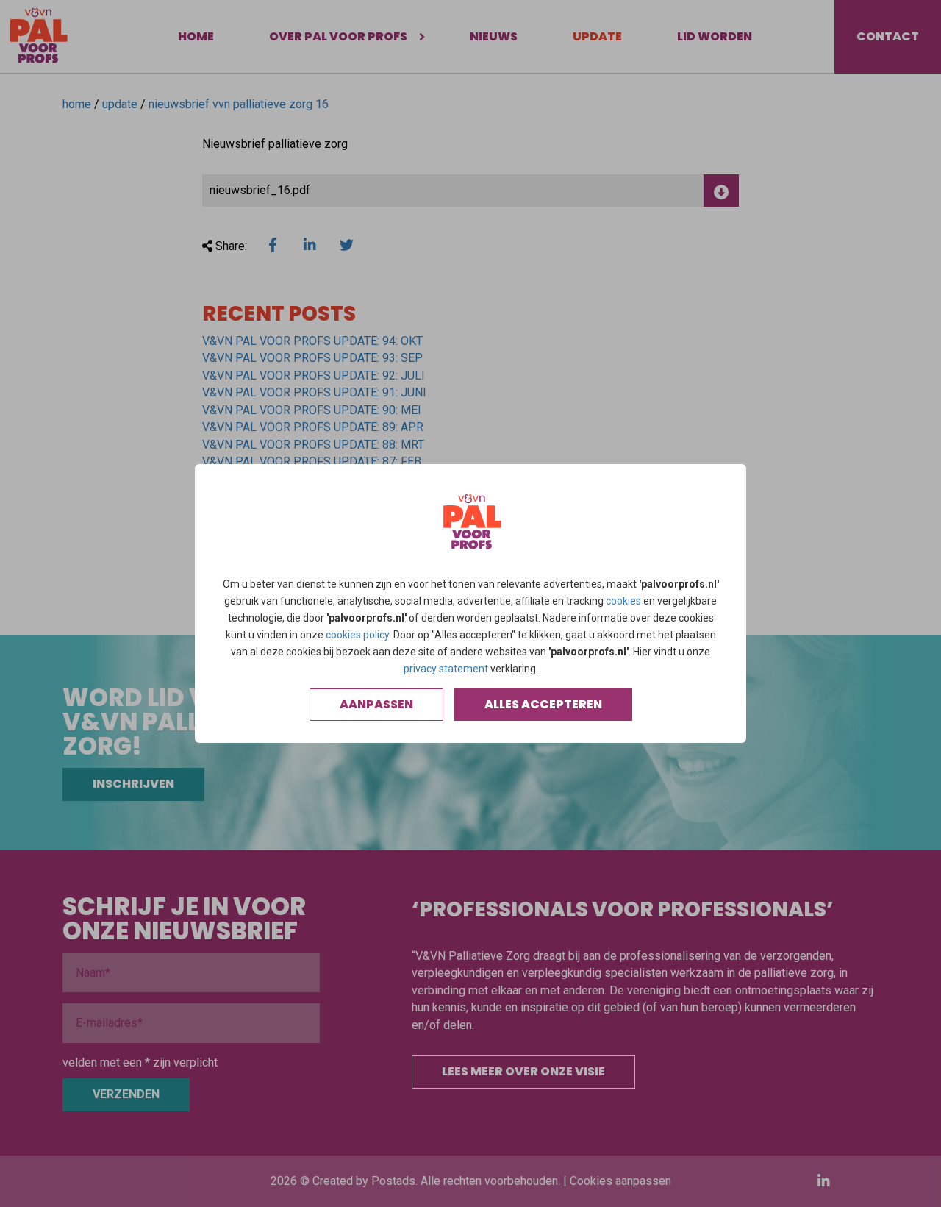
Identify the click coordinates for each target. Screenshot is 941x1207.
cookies (623, 601)
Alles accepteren (543, 704)
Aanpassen (376, 704)
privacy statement (446, 668)
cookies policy (357, 635)
